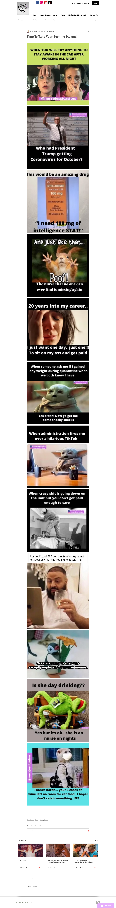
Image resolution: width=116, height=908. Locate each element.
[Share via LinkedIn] (36, 826)
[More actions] (88, 32)
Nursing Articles (37, 20)
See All (96, 840)
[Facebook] (37, 2)
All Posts (20, 20)
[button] (96, 20)
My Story (23, 860)
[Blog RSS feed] (98, 902)
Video (27, 20)
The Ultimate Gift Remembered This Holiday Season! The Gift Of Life (84, 861)
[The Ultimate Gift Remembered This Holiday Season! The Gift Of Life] (85, 850)
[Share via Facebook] (27, 826)
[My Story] (30, 850)
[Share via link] (40, 826)
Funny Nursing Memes (51, 20)
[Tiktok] (50, 2)
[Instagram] (41, 2)
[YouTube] (45, 2)
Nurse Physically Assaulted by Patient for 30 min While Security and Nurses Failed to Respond (58, 861)
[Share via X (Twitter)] (31, 826)
